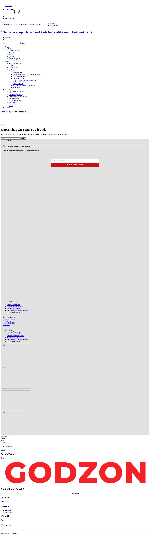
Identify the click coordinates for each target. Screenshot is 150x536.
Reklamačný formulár (14, 312)
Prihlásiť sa (75, 493)
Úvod (3, 112)
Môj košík (8, 510)
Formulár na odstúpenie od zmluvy (18, 310)
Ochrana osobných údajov (15, 306)
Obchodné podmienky (14, 303)
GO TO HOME (6, 141)
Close (2, 458)
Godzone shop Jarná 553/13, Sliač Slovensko (9, 323)
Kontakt (9, 301)
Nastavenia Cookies (13, 308)
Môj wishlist (9, 512)
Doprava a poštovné (13, 305)
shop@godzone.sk (9, 319)
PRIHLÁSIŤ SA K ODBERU (75, 165)
